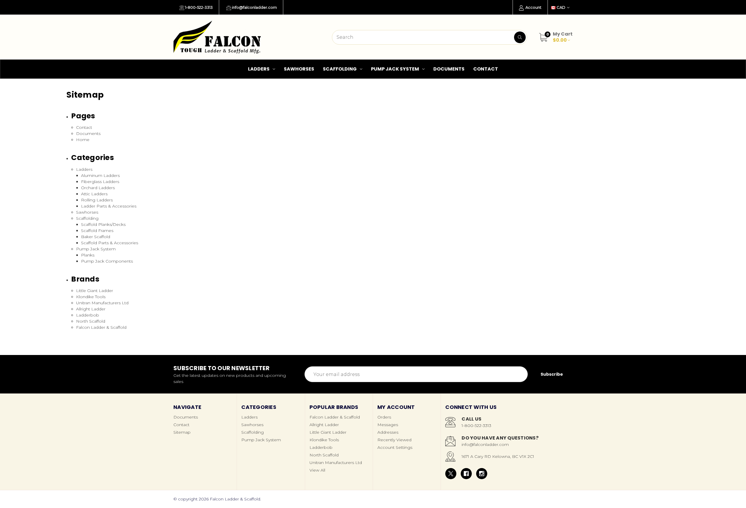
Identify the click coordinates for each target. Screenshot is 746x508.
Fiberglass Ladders (100, 181)
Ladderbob (87, 315)
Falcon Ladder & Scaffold (101, 327)
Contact (485, 69)
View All (317, 470)
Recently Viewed (394, 439)
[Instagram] (481, 473)
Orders (384, 417)
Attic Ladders (94, 193)
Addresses (387, 432)
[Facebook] (466, 473)
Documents (449, 69)
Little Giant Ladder (94, 290)
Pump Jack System (395, 69)
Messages (387, 424)
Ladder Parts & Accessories (108, 206)
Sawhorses (299, 69)
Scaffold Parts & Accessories (109, 242)
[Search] (520, 37)
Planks (87, 255)
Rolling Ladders (97, 200)
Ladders (259, 69)
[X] (450, 473)
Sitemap (182, 432)
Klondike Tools (90, 296)
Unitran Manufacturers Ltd (102, 302)
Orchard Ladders (98, 187)
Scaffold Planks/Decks (103, 224)
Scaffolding (340, 69)
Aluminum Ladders (100, 175)
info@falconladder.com (254, 7)
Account (533, 7)
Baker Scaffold (95, 236)
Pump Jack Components (107, 261)
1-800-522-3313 (198, 7)
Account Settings (394, 447)
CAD (561, 7)
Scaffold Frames (97, 230)
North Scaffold (90, 321)
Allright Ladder (90, 309)
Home (82, 139)
